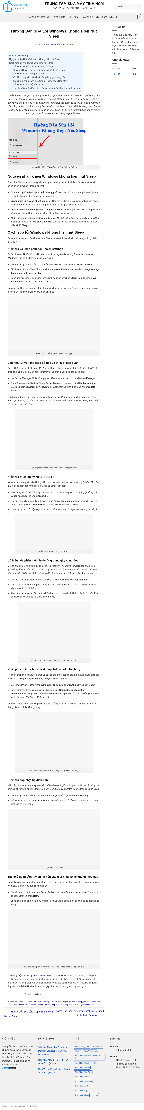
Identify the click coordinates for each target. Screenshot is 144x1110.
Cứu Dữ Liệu (97, 1047)
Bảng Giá (88, 17)
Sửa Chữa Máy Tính (83, 1072)
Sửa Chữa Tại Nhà (82, 1077)
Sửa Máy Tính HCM (65, 44)
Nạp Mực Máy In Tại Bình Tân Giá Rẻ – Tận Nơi (53, 1062)
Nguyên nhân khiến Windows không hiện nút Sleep (34, 59)
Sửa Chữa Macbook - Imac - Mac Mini (89, 1057)
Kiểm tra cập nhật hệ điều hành (28, 84)
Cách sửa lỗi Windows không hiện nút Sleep (31, 63)
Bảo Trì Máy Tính (82, 1047)
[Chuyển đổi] (138, 68)
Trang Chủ (33, 17)
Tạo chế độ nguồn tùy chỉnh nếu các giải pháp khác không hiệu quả (46, 88)
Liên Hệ (113, 17)
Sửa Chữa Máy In (82, 1068)
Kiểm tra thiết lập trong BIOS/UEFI (30, 73)
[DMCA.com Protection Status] (9, 1068)
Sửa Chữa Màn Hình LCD (85, 1063)
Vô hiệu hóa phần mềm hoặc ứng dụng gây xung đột (39, 77)
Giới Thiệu (101, 17)
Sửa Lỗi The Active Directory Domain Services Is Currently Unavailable (52, 1051)
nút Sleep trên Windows (35, 975)
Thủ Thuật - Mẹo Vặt (41, 1002)
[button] (139, 17)
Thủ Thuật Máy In (82, 1090)
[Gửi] (139, 6)
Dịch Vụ (45, 17)
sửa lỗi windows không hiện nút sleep (40, 1004)
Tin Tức (74, 17)
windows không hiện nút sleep (81, 1004)
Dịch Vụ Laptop (90, 1051)
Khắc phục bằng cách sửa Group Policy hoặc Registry (40, 81)
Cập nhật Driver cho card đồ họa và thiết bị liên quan (39, 70)
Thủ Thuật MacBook (83, 1086)
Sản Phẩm (59, 17)
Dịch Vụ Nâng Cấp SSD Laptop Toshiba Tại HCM (54, 1071)
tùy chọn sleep (62, 1004)
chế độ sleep (77, 1002)
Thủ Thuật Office (82, 1095)
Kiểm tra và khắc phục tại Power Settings (33, 66)
